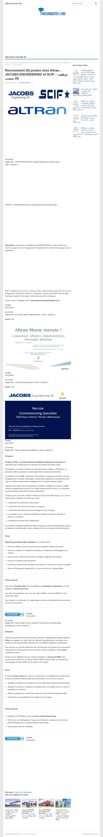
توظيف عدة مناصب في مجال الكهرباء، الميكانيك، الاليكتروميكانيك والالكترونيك (85, 92)
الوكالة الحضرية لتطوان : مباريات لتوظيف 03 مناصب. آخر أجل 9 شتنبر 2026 (85, 119)
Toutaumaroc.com (15, 834)
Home (7, 62)
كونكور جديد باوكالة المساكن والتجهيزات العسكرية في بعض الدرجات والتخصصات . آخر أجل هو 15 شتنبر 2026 (84, 105)
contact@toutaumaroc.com (89, 834)
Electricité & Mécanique (19, 62)
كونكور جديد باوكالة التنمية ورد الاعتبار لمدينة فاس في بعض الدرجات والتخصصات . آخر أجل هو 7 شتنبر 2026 (85, 132)
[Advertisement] (51, 35)
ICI (27, 300)
